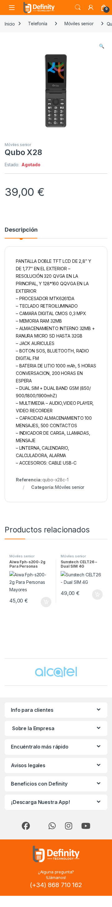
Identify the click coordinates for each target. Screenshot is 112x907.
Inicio (10, 23)
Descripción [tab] (21, 230)
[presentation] (106, 672)
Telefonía (37, 23)
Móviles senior (79, 23)
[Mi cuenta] (90, 7)
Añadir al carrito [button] (45, 602)
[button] (101, 46)
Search (77, 7)
